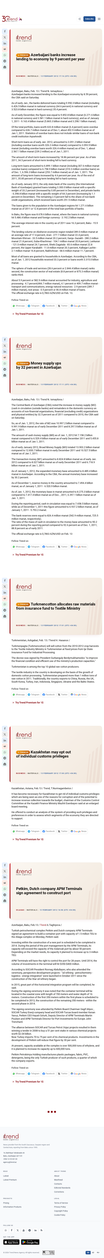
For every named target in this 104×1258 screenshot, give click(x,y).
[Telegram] (29, 1230)
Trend (43, 925)
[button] (4, 31)
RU (98, 1253)
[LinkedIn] (35, 1230)
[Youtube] (23, 1230)
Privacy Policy (60, 1207)
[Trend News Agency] (10, 1137)
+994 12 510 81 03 (10, 1159)
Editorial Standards (62, 1188)
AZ (93, 1253)
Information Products (12, 1207)
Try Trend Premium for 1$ (29, 313)
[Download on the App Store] (11, 1242)
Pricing (6, 1203)
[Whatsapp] (5, 1230)
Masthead (58, 1180)
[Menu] (99, 19)
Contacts (58, 1184)
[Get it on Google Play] (30, 1242)
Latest (6, 1176)
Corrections (59, 1192)
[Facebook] (11, 1230)
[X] (17, 1230)
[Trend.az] (12, 19)
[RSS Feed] (41, 1230)
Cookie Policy (59, 1215)
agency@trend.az (10, 1162)
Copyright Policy (61, 1211)
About (56, 1176)
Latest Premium (10, 1180)
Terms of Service (61, 1203)
